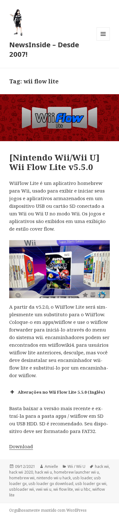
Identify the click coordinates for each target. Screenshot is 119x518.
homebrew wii (22, 478)
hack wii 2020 (21, 472)
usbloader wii (21, 489)
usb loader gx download (51, 483)
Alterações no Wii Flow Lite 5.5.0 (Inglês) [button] (61, 392)
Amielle (51, 466)
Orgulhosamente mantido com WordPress (48, 510)
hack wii (102, 466)
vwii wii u (43, 489)
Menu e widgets (103, 40)
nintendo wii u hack (53, 478)
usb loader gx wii (90, 483)
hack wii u (43, 472)
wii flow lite (63, 489)
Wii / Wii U (76, 466)
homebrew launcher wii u (76, 472)
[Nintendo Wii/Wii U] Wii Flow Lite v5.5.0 (54, 162)
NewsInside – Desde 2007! (44, 49)
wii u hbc (82, 489)
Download (21, 446)
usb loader (82, 478)
